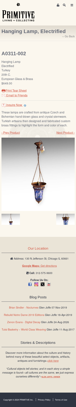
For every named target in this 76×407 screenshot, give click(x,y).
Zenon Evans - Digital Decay (23, 322)
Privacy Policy (44, 399)
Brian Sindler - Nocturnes (23, 307)
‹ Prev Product (10, 132)
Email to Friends (16, 95)
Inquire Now (14, 105)
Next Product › (65, 132)
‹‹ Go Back (68, 36)
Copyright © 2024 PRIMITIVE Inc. (18, 399)
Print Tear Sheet (16, 90)
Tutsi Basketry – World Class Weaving (24, 329)
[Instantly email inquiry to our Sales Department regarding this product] (25, 105)
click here (53, 360)
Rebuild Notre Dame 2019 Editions (24, 315)
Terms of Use (61, 399)
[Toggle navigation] (72, 5)
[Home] (21, 12)
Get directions (39, 266)
